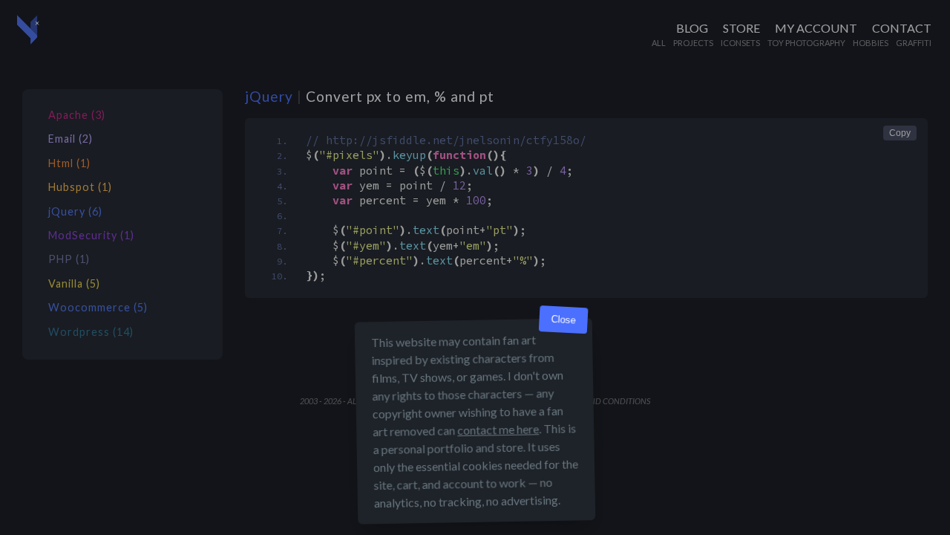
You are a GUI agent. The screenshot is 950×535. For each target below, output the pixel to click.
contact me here (498, 429)
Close (563, 320)
